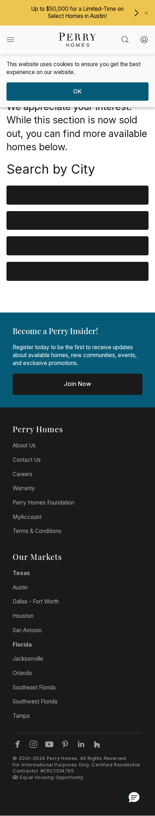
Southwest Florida (35, 701)
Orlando (22, 673)
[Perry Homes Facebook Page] (17, 744)
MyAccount (27, 517)
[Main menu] (10, 40)
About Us (24, 445)
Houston (23, 615)
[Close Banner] (146, 12)
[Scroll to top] (133, 771)
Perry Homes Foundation (43, 502)
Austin (20, 587)
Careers (22, 474)
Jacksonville (28, 658)
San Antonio (27, 630)
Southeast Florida (34, 687)
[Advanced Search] (125, 40)
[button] (134, 797)
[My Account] (144, 40)
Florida (22, 644)
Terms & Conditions (37, 531)
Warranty (24, 488)
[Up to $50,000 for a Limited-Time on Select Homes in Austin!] (136, 13)
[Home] (77, 39)
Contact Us (27, 459)
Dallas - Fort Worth (36, 601)
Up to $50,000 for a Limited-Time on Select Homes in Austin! (77, 12)
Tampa (21, 715)
